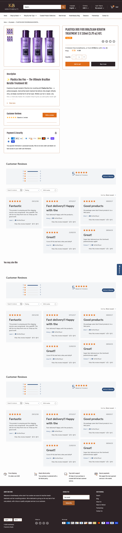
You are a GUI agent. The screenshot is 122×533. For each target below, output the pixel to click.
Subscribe (69, 503)
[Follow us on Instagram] (43, 523)
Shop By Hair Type (29, 16)
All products (11, 22)
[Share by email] (114, 41)
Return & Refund (100, 505)
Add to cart (77, 64)
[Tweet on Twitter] (110, 41)
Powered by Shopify (8, 527)
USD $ (16, 520)
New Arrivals (62, 16)
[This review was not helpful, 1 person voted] (110, 220)
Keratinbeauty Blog (74, 16)
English (6, 520)
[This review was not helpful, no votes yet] (36, 224)
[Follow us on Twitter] (40, 523)
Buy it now (103, 64)
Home (5, 16)
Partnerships (95, 16)
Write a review (49, 115)
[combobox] (32, 190)
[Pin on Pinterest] (106, 41)
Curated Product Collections (47, 16)
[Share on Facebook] (103, 41)
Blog (97, 499)
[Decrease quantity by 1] (74, 57)
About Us (98, 502)
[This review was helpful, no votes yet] (33, 224)
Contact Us (105, 16)
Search (98, 495)
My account (99, 8)
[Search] (63, 7)
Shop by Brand (14, 16)
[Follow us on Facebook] (36, 523)
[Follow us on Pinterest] (47, 523)
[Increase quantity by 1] (84, 57)
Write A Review (108, 176)
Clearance (86, 16)
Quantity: (68, 57)
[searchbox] (12, 190)
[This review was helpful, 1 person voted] (107, 249)
